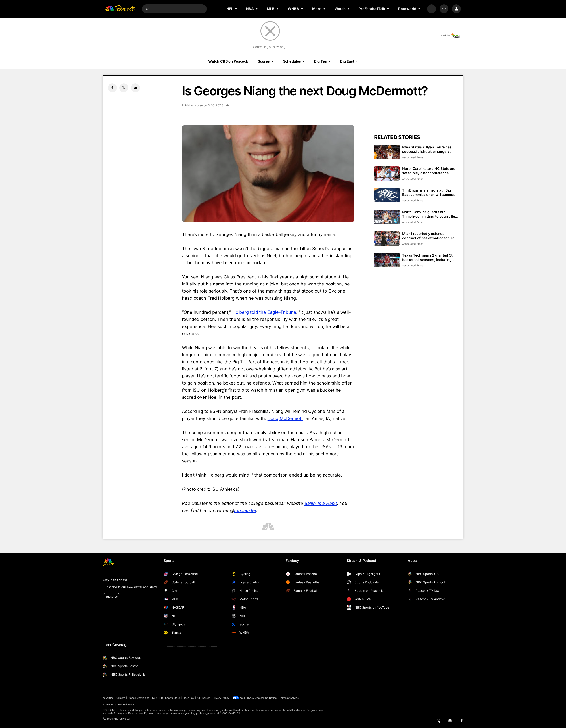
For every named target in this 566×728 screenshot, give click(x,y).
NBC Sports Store (169, 697)
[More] (431, 8)
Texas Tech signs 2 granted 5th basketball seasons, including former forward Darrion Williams (428, 257)
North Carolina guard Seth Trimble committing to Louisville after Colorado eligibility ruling (428, 214)
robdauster (245, 510)
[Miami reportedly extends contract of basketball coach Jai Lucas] (387, 238)
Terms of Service (289, 697)
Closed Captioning (138, 697)
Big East (347, 61)
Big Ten (320, 61)
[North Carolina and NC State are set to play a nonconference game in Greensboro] (387, 173)
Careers (120, 697)
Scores (264, 61)
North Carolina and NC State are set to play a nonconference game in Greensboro (428, 170)
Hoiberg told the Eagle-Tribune (264, 312)
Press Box (188, 697)
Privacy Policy (221, 697)
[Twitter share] (123, 87)
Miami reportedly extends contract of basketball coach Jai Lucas (428, 235)
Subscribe (111, 596)
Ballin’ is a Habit (320, 503)
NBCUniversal (126, 704)
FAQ (154, 697)
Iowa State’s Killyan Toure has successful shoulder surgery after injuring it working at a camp (429, 149)
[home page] (120, 9)
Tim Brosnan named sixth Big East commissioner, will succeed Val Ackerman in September (429, 192)
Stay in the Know (115, 580)
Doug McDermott (285, 418)
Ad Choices (203, 697)
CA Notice (271, 697)
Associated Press (412, 157)
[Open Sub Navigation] (236, 9)
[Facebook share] (112, 87)
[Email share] (135, 87)
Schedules (292, 61)
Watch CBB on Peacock (228, 61)
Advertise (108, 697)
